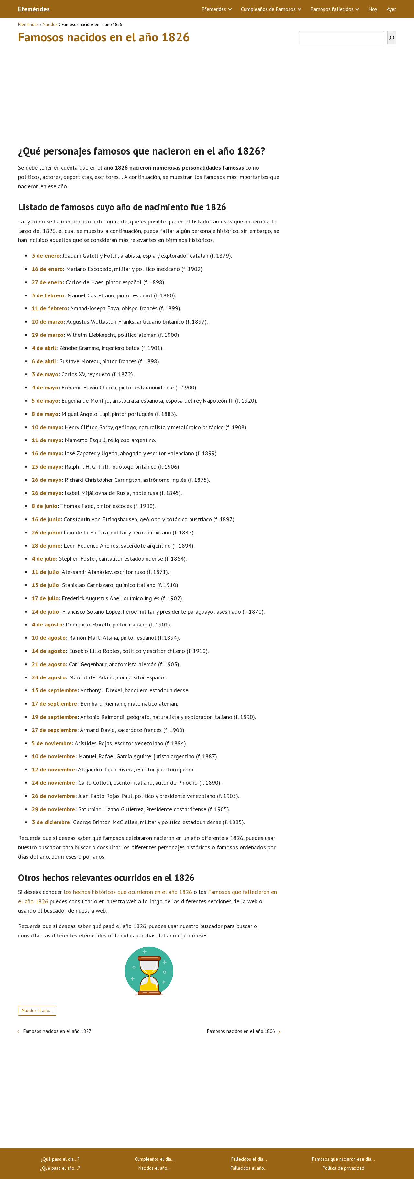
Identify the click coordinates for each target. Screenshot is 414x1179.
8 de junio (44, 506)
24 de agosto (49, 677)
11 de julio (45, 571)
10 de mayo (46, 427)
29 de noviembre (53, 809)
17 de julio (45, 598)
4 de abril (44, 348)
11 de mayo (46, 440)
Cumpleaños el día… (155, 1159)
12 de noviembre (53, 769)
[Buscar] (391, 37)
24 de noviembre (53, 782)
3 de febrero (48, 295)
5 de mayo (45, 400)
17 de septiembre (54, 703)
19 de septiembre (54, 716)
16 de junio (46, 519)
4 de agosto (47, 624)
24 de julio (45, 611)
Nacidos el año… (154, 1168)
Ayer (391, 9)
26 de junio (46, 532)
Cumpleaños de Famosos (268, 9)
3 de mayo (45, 374)
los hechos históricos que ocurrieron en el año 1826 (128, 891)
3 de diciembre (51, 822)
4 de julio (44, 558)
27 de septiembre (54, 730)
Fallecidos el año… (249, 1168)
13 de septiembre (54, 690)
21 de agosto (49, 664)
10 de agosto (49, 637)
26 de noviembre (53, 796)
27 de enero (47, 282)
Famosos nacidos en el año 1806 (241, 1031)
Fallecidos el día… (249, 1159)
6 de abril (44, 361)
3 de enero (46, 255)
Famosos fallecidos (332, 9)
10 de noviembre (53, 756)
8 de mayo (45, 414)
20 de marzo (47, 321)
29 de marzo (47, 334)
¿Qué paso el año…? (60, 1168)
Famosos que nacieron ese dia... (343, 1159)
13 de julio (45, 585)
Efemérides (34, 9)
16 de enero (47, 269)
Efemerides (214, 9)
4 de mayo (45, 387)
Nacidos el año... (37, 1010)
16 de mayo (46, 453)
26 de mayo (46, 479)
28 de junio (46, 545)
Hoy (372, 9)
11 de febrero (49, 308)
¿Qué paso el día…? (60, 1159)
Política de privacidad (343, 1168)
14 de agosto (49, 651)
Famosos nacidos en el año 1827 (57, 1031)
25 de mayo (46, 466)
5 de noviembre (52, 743)
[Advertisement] (149, 91)
